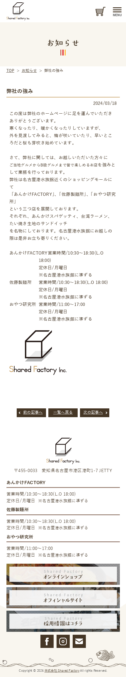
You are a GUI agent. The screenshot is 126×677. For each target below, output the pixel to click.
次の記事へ (93, 412)
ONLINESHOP (99, 11)
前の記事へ (33, 412)
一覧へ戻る (63, 412)
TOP (10, 71)
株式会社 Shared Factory (62, 670)
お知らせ (29, 71)
